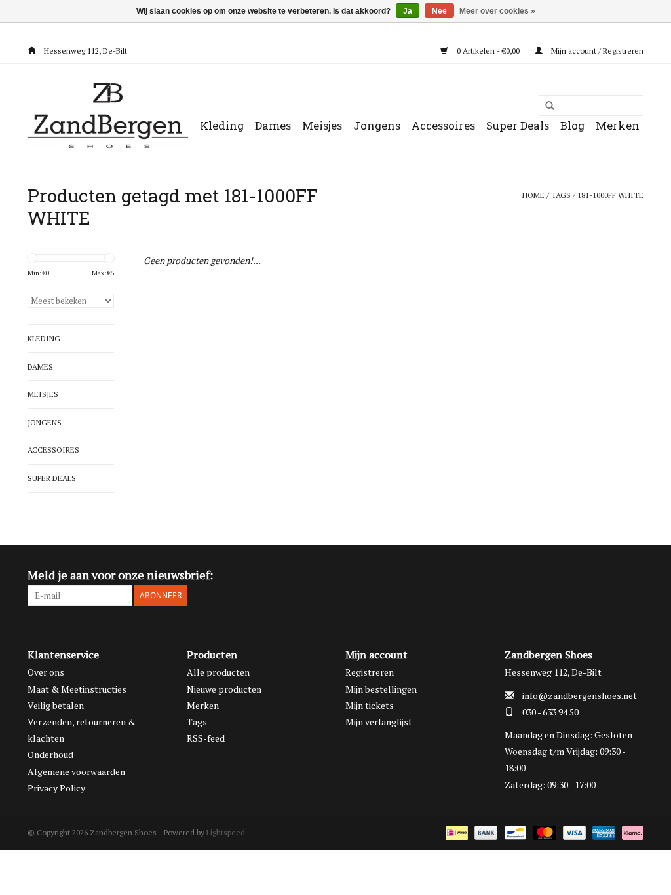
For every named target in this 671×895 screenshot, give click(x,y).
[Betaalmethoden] (455, 832)
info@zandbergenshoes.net (579, 695)
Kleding (222, 125)
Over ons (46, 672)
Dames (273, 125)
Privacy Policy (56, 788)
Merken (618, 125)
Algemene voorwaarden (76, 771)
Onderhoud (50, 754)
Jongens (376, 125)
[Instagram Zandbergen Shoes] (633, 575)
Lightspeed (225, 832)
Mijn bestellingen (381, 689)
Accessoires (443, 125)
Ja (407, 11)
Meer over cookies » (497, 11)
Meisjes (322, 125)
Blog (572, 125)
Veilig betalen (56, 705)
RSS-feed (206, 738)
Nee (439, 11)
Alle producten (218, 672)
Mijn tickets (369, 705)
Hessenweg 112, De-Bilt (84, 51)
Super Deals (517, 125)
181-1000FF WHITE (610, 195)
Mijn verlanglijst (378, 721)
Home (533, 195)
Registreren (369, 672)
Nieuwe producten (224, 689)
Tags (561, 195)
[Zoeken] (545, 106)
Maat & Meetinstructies (77, 689)
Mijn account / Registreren (596, 51)
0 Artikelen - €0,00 (488, 51)
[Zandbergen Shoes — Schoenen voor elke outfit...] (108, 115)
